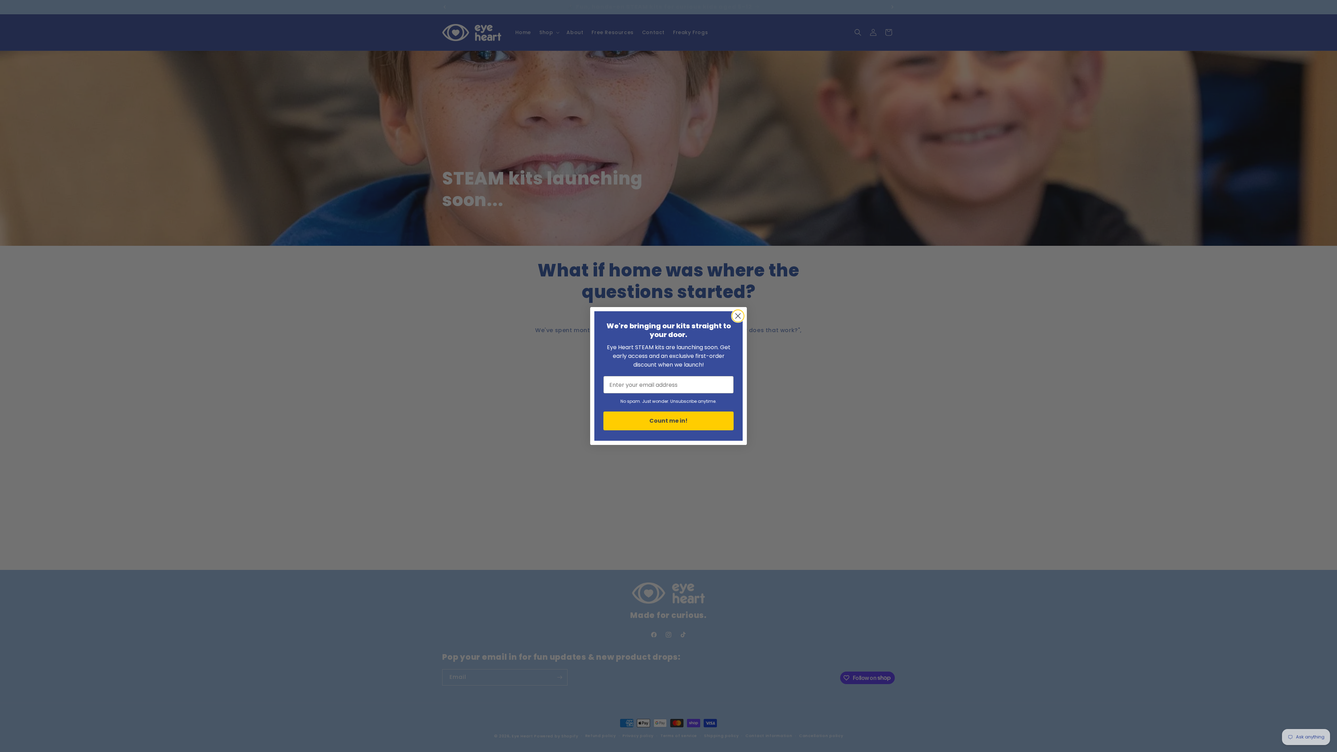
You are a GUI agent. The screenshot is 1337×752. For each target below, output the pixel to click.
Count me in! (668, 421)
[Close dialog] (738, 316)
